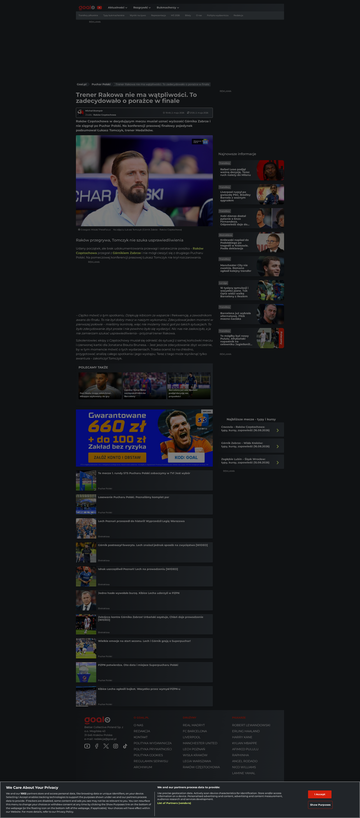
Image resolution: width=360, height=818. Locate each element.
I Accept (319, 794)
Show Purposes (320, 804)
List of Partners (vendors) (174, 803)
